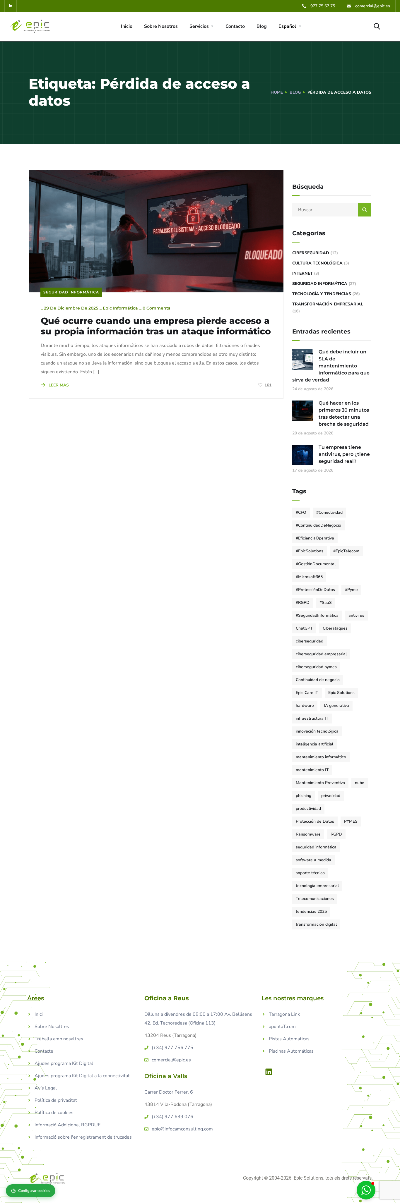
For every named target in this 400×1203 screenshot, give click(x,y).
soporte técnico (310, 873)
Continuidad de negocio (318, 680)
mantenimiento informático (321, 757)
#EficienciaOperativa (315, 538)
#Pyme (351, 589)
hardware (305, 705)
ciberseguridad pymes (316, 667)
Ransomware (308, 834)
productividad (308, 808)
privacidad (330, 795)
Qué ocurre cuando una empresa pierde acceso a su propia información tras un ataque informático (156, 326)
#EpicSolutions (309, 551)
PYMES (351, 821)
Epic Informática (120, 308)
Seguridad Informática (71, 292)
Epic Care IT (307, 692)
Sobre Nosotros (161, 26)
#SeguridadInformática (317, 615)
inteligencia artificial (314, 744)
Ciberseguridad (310, 253)
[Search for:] (331, 210)
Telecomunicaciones (315, 898)
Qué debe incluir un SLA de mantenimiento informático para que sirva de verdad (331, 366)
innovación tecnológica (317, 731)
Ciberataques (335, 628)
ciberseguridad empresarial (321, 654)
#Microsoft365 (309, 577)
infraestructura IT (312, 718)
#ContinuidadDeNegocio (318, 525)
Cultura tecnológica (317, 263)
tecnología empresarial (317, 885)
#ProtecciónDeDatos (315, 589)
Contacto (235, 26)
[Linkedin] (268, 1071)
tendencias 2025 (311, 911)
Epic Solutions (341, 692)
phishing (303, 795)
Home (277, 92)
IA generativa (336, 705)
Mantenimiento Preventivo (320, 783)
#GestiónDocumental (316, 564)
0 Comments (156, 308)
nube (359, 783)
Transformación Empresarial (327, 304)
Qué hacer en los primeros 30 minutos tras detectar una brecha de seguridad (344, 413)
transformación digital (316, 924)
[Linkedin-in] (11, 6)
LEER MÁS (58, 385)
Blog (262, 26)
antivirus (356, 615)
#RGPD (303, 602)
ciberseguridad (309, 641)
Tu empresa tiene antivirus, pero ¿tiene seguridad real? (344, 454)
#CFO (301, 512)
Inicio (126, 26)
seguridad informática (316, 847)
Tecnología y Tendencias (321, 294)
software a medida (313, 860)
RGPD (336, 834)
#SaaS (325, 602)
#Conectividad (329, 512)
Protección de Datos (315, 821)
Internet (302, 273)
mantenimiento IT (312, 770)
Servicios (199, 26)
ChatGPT (304, 628)
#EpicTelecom (346, 551)
